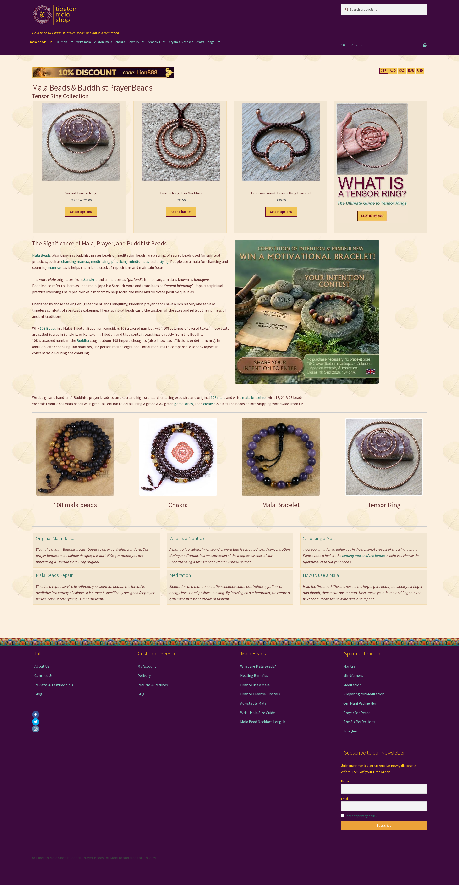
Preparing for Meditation (363, 694)
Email (345, 798)
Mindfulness (353, 675)
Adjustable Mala (253, 703)
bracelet (154, 42)
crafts (200, 42)
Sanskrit (90, 279)
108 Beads (48, 328)
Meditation (180, 575)
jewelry (134, 42)
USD (420, 70)
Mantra (349, 666)
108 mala (61, 42)
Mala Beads (41, 255)
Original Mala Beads (56, 538)
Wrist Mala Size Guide (257, 712)
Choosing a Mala (319, 538)
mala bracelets (254, 397)
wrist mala (83, 42)
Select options (81, 212)
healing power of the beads (363, 555)
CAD (401, 70)
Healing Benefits (254, 675)
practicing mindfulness (130, 261)
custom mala (103, 42)
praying (162, 261)
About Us (41, 666)
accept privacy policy (362, 816)
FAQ (140, 694)
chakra (120, 42)
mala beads (38, 42)
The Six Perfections (359, 721)
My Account (146, 666)
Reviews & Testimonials (53, 684)
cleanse (209, 403)
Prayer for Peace (356, 712)
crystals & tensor (181, 42)
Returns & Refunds (152, 684)
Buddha (83, 340)
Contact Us (43, 675)
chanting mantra (75, 261)
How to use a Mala (321, 575)
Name (345, 781)
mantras (55, 267)
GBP (384, 70)
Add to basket (181, 212)
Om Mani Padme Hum (360, 703)
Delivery (144, 675)
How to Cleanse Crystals (260, 694)
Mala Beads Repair (54, 575)
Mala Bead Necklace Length (262, 721)
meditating (100, 261)
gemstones (183, 403)
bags (211, 42)
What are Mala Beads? (258, 666)
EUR (411, 70)
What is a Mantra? (186, 538)
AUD (393, 70)
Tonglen (350, 731)
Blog (38, 694)
